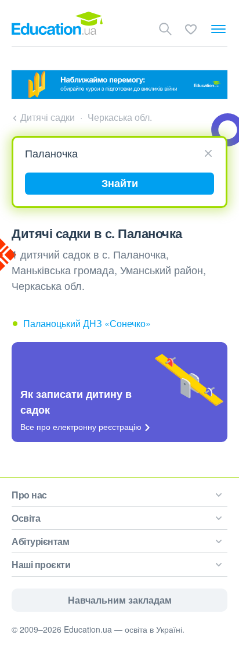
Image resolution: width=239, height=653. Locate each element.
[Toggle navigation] (218, 29)
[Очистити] (208, 152)
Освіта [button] (26, 518)
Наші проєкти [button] (41, 564)
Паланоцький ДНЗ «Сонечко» (87, 323)
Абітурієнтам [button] (40, 541)
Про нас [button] (29, 494)
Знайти (120, 183)
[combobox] (115, 153)
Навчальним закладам (120, 600)
